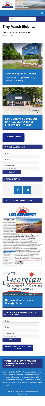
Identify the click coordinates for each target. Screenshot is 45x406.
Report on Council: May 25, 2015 (16, 32)
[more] (20, 80)
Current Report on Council (20, 74)
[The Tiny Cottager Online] (22, 9)
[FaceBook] (18, 189)
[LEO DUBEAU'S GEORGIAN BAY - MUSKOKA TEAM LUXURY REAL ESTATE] (22, 101)
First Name (7, 152)
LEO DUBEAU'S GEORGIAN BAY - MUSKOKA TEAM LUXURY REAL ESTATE (21, 122)
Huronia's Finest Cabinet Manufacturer (20, 300)
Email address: (8, 164)
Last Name (7, 158)
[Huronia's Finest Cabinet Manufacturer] (22, 282)
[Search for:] (22, 18)
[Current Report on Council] (22, 56)
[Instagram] (27, 189)
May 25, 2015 (8, 35)
